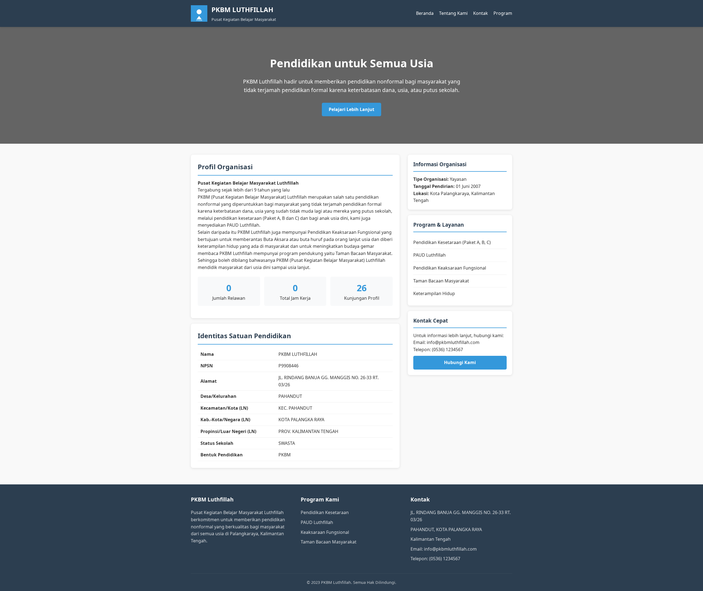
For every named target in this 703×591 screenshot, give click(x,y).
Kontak (480, 13)
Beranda (425, 13)
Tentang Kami (453, 13)
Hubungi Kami (460, 362)
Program (502, 13)
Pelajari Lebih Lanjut (351, 109)
